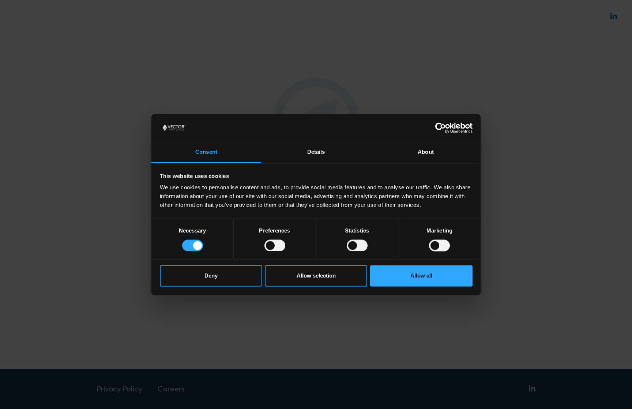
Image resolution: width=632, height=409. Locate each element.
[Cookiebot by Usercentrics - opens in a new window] (441, 127)
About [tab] (426, 152)
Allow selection (316, 276)
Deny (211, 276)
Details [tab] (316, 152)
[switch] (274, 245)
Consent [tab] (206, 152)
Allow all (421, 276)
